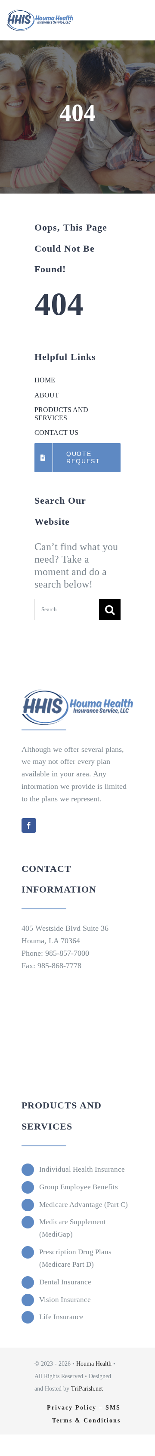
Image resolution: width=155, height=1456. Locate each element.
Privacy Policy (71, 1407)
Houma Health (94, 1364)
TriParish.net (87, 1388)
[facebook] (29, 825)
